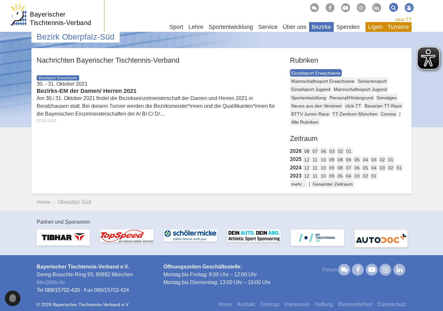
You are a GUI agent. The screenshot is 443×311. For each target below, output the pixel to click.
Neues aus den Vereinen (316, 105)
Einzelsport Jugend (310, 89)
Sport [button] (176, 27)
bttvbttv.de (51, 282)
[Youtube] (345, 8)
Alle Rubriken (304, 122)
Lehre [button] (195, 27)
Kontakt (246, 304)
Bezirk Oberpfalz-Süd (75, 36)
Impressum (297, 304)
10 (323, 159)
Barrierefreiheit (355, 304)
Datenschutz (391, 304)
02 (340, 151)
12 (306, 159)
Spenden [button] (348, 27)
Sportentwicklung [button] (231, 27)
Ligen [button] (375, 27)
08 (306, 151)
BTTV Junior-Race (310, 114)
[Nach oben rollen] (430, 293)
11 (315, 159)
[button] (12, 298)
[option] (63, 241)
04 (365, 159)
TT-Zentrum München (354, 114)
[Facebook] (330, 8)
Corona (388, 114)
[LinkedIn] (376, 8)
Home (44, 202)
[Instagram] (361, 8)
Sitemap (269, 304)
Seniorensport (372, 81)
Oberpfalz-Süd (74, 202)
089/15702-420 (62, 290)
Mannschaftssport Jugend (360, 89)
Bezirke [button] (321, 27)
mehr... (298, 184)
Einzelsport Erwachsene (316, 73)
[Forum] (314, 8)
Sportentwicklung (308, 97)
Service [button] (268, 27)
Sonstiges (387, 97)
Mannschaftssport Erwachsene (322, 81)
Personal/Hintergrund (351, 97)
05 (357, 159)
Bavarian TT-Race (383, 105)
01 (349, 151)
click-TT (403, 19)
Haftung (324, 304)
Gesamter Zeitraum (333, 184)
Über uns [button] (294, 27)
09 (331, 159)
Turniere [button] (398, 27)
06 (323, 151)
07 (315, 151)
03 (332, 151)
